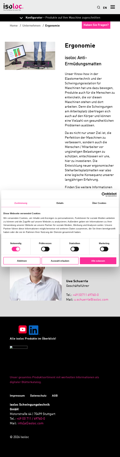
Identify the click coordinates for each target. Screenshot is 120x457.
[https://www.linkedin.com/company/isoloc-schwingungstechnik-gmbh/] (34, 330)
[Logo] (13, 7)
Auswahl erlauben (60, 260)
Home (14, 25)
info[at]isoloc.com (30, 423)
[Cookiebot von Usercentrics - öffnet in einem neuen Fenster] (104, 194)
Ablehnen (22, 260)
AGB (55, 395)
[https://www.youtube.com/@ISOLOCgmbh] (23, 330)
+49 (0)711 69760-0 (86, 295)
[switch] (45, 249)
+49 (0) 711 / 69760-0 (31, 418)
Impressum (17, 395)
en (105, 8)
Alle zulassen (98, 260)
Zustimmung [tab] (20, 203)
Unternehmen (31, 25)
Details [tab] (60, 203)
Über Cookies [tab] (99, 203)
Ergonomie (52, 25)
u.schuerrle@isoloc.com (91, 299)
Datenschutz (38, 395)
